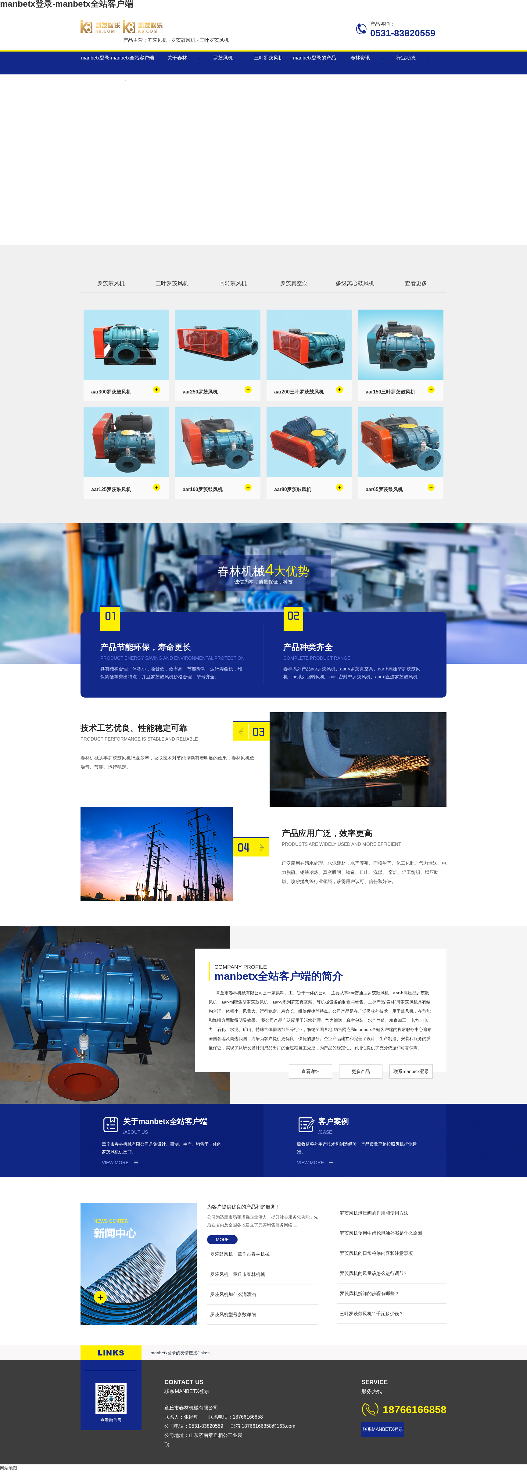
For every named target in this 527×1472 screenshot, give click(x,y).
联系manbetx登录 (411, 1071)
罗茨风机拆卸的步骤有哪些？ (369, 1293)
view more (115, 1162)
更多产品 (361, 1071)
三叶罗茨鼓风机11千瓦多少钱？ (371, 1313)
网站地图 (8, 1468)
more (222, 1239)
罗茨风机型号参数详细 (233, 1314)
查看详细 (310, 1071)
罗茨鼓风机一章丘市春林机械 (240, 1254)
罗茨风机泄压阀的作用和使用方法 (374, 1212)
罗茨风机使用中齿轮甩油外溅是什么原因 (381, 1233)
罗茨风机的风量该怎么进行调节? (373, 1273)
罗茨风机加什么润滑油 (233, 1294)
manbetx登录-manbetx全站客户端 (117, 57)
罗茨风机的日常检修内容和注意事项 (376, 1253)
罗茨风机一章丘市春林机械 (237, 1274)
